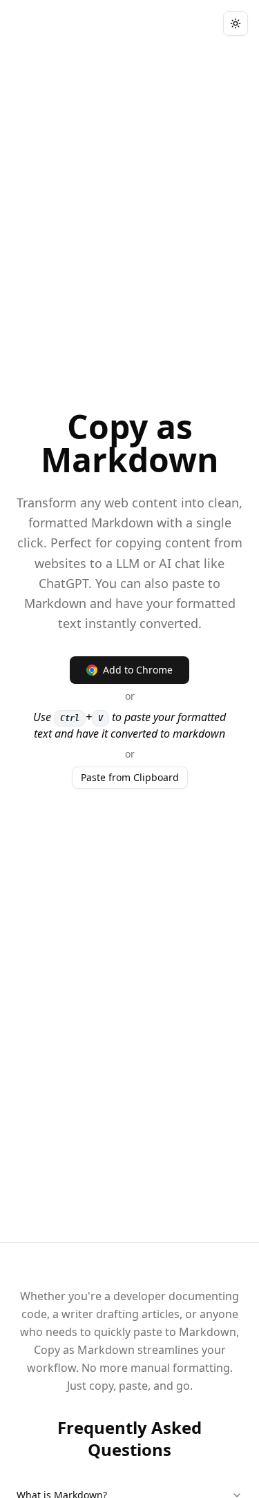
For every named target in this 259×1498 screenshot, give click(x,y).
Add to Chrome (138, 669)
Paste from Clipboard (130, 777)
